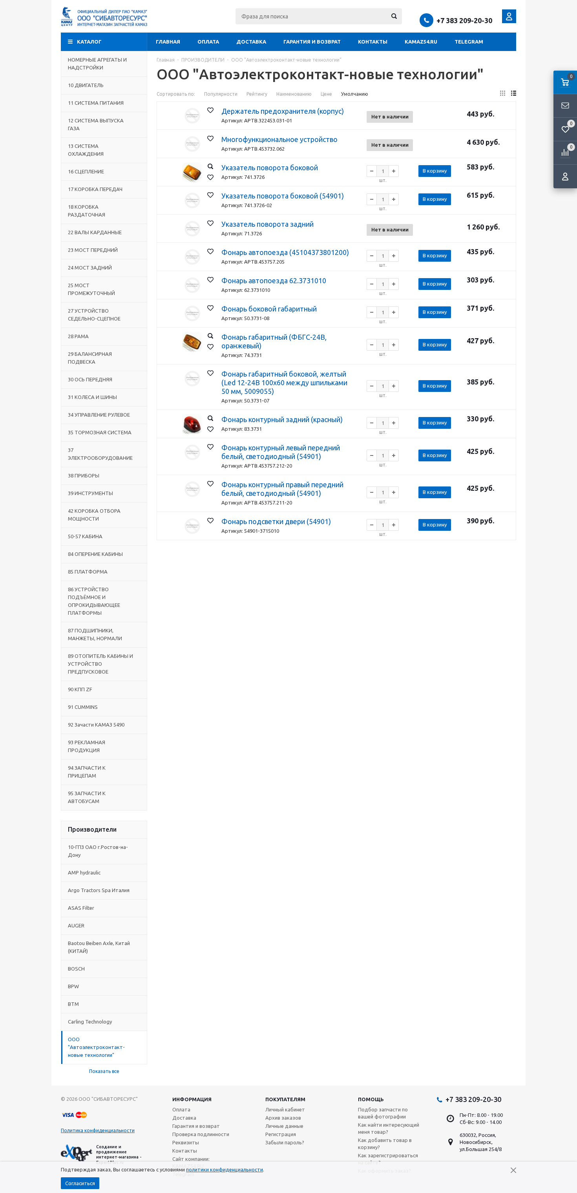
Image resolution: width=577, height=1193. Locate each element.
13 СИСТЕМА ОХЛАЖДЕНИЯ (86, 150)
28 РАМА (78, 336)
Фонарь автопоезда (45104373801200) (285, 252)
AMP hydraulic (84, 872)
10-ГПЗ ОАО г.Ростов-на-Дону (98, 851)
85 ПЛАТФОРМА (88, 571)
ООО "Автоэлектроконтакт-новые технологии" (96, 1047)
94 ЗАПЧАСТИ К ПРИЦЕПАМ (87, 771)
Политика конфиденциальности (98, 1130)
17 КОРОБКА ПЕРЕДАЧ (95, 189)
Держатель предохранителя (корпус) (282, 111)
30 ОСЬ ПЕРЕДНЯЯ (90, 379)
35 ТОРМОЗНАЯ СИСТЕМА (99, 432)
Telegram (469, 41)
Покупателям (285, 1099)
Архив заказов (283, 1117)
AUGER (76, 925)
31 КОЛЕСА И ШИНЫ (92, 397)
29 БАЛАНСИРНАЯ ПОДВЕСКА (90, 357)
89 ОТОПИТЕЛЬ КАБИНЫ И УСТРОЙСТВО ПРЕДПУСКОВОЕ (100, 663)
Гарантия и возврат (312, 41)
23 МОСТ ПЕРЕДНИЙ (93, 250)
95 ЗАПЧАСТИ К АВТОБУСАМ (87, 797)
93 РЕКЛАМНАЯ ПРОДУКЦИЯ (86, 746)
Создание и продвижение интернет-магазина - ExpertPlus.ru (118, 1154)
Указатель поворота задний (267, 224)
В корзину (435, 170)
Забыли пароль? (284, 1142)
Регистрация (280, 1134)
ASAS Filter (81, 908)
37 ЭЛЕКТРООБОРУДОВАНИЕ (100, 454)
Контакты (372, 41)
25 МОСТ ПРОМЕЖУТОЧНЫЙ (91, 289)
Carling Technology (90, 1021)
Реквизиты (185, 1142)
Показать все (104, 1071)
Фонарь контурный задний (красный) (282, 419)
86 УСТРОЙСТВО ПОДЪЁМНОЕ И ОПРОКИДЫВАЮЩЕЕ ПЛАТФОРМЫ (94, 601)
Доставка (251, 41)
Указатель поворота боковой (269, 167)
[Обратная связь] (565, 106)
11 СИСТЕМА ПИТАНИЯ (96, 103)
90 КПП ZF (80, 689)
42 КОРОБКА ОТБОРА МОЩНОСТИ (94, 514)
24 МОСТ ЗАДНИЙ (90, 267)
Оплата (208, 41)
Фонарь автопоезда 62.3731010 (273, 280)
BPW (73, 986)
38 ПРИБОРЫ (83, 475)
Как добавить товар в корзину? (385, 1143)
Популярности (220, 94)
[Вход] (565, 176)
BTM (73, 1004)
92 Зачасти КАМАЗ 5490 (96, 724)
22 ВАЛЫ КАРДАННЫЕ (95, 232)
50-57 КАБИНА (85, 536)
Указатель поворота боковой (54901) (282, 196)
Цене (326, 94)
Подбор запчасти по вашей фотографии (383, 1113)
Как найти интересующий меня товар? (388, 1128)
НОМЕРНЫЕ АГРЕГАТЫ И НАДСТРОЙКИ (97, 63)
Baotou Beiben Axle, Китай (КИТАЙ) (99, 947)
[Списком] (513, 93)
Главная (168, 41)
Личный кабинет (285, 1109)
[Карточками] (502, 93)
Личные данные (284, 1126)
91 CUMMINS (83, 707)
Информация (192, 1099)
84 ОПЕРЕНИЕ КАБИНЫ (95, 554)
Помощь (371, 1099)
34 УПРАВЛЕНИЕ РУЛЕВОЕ (99, 414)
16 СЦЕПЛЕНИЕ (86, 171)
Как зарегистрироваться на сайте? (388, 1159)
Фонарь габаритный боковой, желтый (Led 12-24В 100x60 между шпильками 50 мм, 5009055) (284, 382)
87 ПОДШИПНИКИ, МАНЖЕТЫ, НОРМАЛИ (95, 634)
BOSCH (76, 968)
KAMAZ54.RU (421, 41)
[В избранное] (210, 110)
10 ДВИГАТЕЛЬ (86, 85)
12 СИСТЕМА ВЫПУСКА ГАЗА (96, 124)
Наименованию (294, 94)
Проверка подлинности (200, 1134)
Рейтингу (257, 94)
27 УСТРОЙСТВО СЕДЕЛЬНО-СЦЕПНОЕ (94, 314)
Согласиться (80, 1183)
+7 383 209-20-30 (464, 20)
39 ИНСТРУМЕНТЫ (90, 493)
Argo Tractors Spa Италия (99, 890)
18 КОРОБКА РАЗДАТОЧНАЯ (86, 210)
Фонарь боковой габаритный (269, 309)
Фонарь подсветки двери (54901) (276, 521)
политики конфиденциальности (224, 1169)
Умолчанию (354, 94)
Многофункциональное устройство (279, 139)
